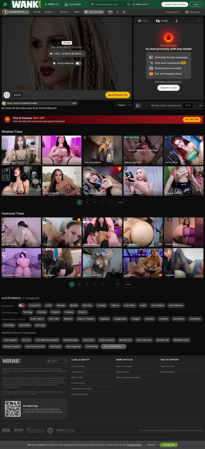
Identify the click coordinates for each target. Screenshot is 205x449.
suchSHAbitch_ (12, 298)
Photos (65, 11)
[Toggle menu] (5, 4)
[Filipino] (21, 305)
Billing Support (167, 372)
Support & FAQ (167, 366)
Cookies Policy (78, 383)
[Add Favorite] (7, 95)
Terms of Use (77, 372)
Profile (37, 11)
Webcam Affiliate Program (128, 377)
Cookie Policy (134, 445)
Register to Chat (168, 88)
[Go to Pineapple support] (50, 431)
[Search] (128, 4)
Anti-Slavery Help (79, 394)
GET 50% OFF (192, 119)
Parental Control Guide (81, 389)
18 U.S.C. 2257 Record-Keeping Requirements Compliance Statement (170, 430)
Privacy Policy (78, 366)
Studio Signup (122, 372)
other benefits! (174, 82)
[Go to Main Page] (26, 4)
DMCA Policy (77, 377)
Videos (50, 11)
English (54, 361)
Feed (76, 11)
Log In (196, 4)
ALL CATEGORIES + (113, 346)
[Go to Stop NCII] (66, 431)
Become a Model (124, 366)
